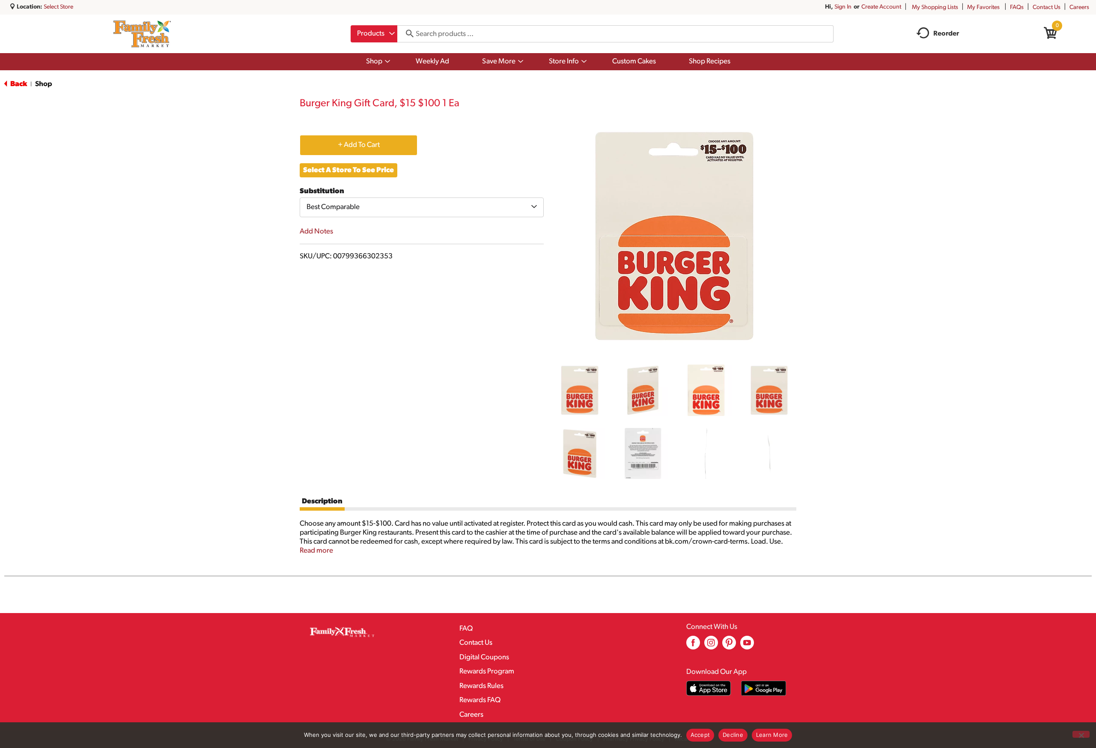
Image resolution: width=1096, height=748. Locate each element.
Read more (316, 550)
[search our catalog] (406, 33)
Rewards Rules (481, 686)
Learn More (772, 734)
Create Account (881, 7)
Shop (43, 84)
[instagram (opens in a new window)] (711, 645)
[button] (579, 390)
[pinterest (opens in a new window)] (729, 645)
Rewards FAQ (479, 700)
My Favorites (983, 7)
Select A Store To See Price (348, 170)
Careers (1079, 7)
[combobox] (374, 33)
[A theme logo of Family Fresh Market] (141, 34)
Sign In (843, 7)
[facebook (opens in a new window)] (693, 645)
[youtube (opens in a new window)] (747, 645)
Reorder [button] (946, 33)
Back (18, 84)
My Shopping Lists (935, 7)
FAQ (466, 628)
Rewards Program (486, 671)
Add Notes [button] (316, 231)
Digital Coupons (484, 657)
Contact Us (1046, 7)
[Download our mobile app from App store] (708, 688)
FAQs (1017, 7)
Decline (733, 734)
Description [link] (322, 501)
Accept (700, 734)
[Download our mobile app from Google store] (763, 688)
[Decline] (1081, 734)
